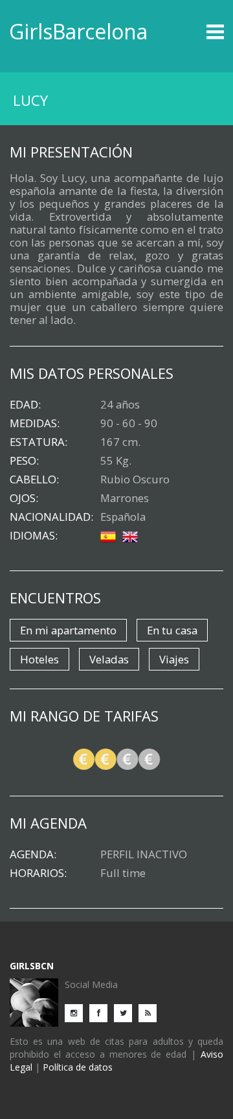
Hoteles (39, 659)
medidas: (35, 423)
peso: (24, 460)
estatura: (38, 442)
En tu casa (172, 630)
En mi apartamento (68, 630)
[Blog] (151, 1012)
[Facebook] (101, 1012)
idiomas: (34, 535)
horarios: (38, 873)
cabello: (34, 479)
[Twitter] (126, 1012)
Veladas (109, 659)
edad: (25, 404)
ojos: (24, 498)
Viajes (174, 659)
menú (197, 31)
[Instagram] (77, 1012)
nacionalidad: (51, 516)
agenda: (33, 854)
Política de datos (78, 1067)
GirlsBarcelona (78, 31)
